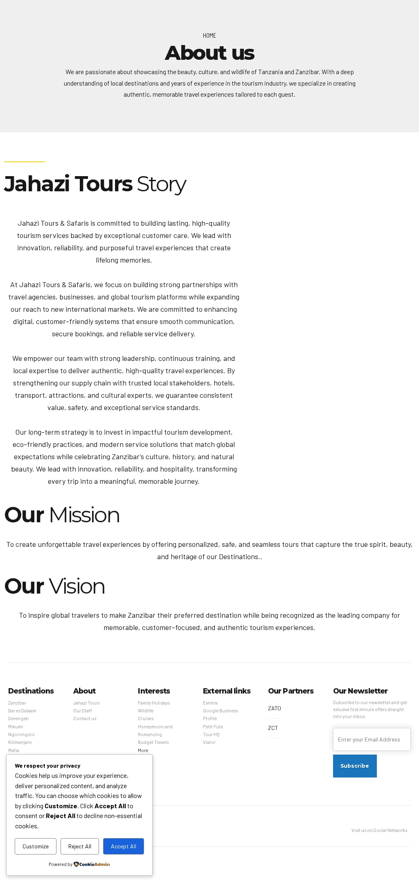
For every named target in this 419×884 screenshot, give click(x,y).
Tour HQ (211, 734)
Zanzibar (17, 702)
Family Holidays (154, 702)
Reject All (79, 846)
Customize (36, 846)
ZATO (274, 708)
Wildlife (145, 710)
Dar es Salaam (22, 710)
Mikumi (15, 726)
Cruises (145, 718)
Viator (209, 742)
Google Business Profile (220, 714)
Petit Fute (213, 726)
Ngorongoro (21, 734)
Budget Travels (153, 742)
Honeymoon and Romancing (155, 730)
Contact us (84, 718)
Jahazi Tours (86, 702)
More (143, 750)
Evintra (210, 702)
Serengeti (18, 718)
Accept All (123, 846)
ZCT (273, 727)
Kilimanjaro (20, 742)
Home (209, 35)
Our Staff (82, 710)
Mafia (13, 750)
